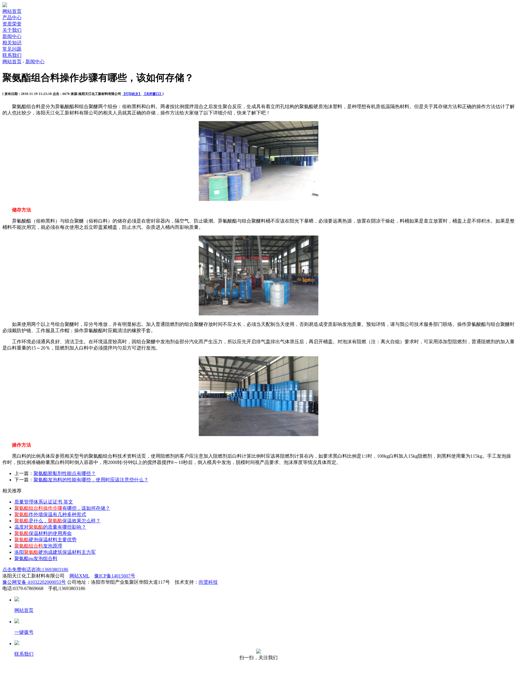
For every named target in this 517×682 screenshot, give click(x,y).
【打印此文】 (132, 94)
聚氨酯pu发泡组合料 (35, 558)
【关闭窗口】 (152, 94)
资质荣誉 (12, 23)
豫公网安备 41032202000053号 (34, 582)
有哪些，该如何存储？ (62, 508)
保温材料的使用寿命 (43, 533)
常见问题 (12, 49)
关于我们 (12, 30)
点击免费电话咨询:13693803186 (35, 569)
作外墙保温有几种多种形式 (50, 514)
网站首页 (12, 11)
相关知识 (12, 42)
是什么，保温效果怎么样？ (57, 520)
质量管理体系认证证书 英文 (43, 501)
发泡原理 (38, 545)
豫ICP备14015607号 (114, 575)
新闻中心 (12, 36)
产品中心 (12, 17)
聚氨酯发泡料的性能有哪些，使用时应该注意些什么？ (91, 479)
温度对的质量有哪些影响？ (50, 527)
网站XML (79, 575)
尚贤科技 (208, 582)
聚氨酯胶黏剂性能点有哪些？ (65, 473)
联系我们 (12, 55)
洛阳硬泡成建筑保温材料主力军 (55, 552)
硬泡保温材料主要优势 (45, 539)
